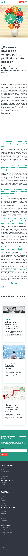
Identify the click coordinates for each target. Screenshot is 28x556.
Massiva (3, 484)
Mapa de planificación (5, 527)
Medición (3, 534)
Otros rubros (4, 522)
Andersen (3, 487)
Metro (2, 469)
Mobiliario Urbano (5, 474)
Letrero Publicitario (5, 467)
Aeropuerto (3, 478)
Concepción (3, 502)
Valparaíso (3, 503)
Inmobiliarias (3, 511)
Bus (2, 473)
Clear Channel (4, 482)
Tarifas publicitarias (5, 529)
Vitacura (3, 498)
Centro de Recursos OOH (6, 550)
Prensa (2, 545)
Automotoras (4, 514)
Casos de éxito (4, 549)
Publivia (2, 486)
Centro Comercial (5, 476)
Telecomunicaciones (5, 516)
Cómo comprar (4, 536)
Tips (3, 286)
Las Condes (3, 496)
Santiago (3, 494)
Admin (3, 74)
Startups (3, 509)
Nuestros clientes (4, 543)
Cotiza (14, 283)
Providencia (3, 500)
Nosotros (3, 542)
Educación (3, 513)
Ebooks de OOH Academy (6, 530)
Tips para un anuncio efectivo (7, 532)
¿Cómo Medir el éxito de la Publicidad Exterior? (13, 366)
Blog (2, 537)
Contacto (3, 547)
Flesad (2, 489)
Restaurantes (4, 520)
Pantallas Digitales (5, 471)
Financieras (3, 518)
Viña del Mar (3, 505)
